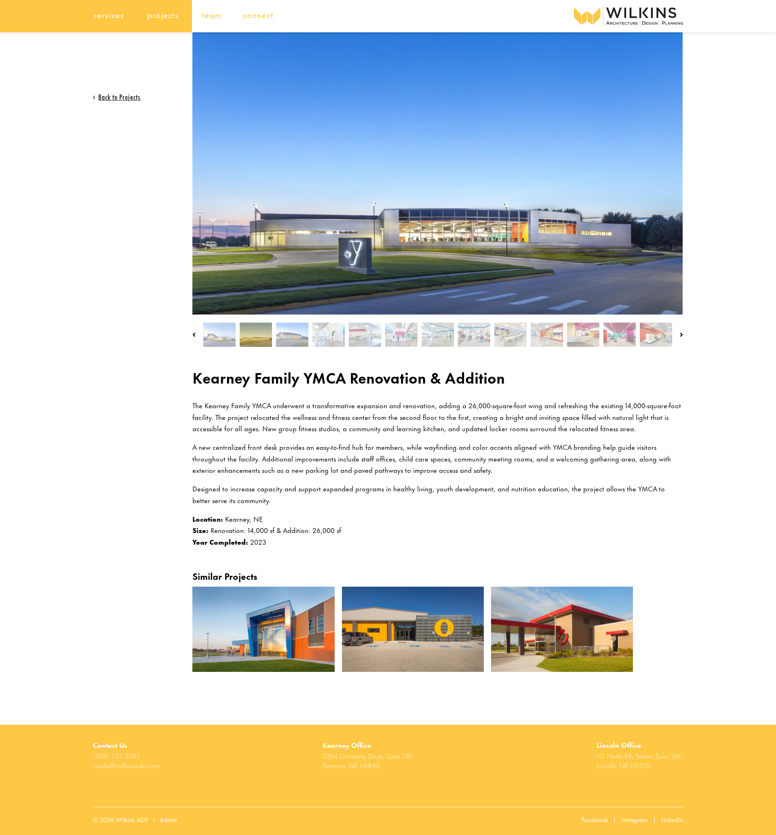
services (108, 14)
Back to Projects (119, 96)
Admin (168, 819)
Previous (194, 335)
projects (163, 14)
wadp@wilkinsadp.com (126, 764)
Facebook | (601, 819)
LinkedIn (672, 819)
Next (681, 335)
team (211, 14)
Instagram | (641, 819)
